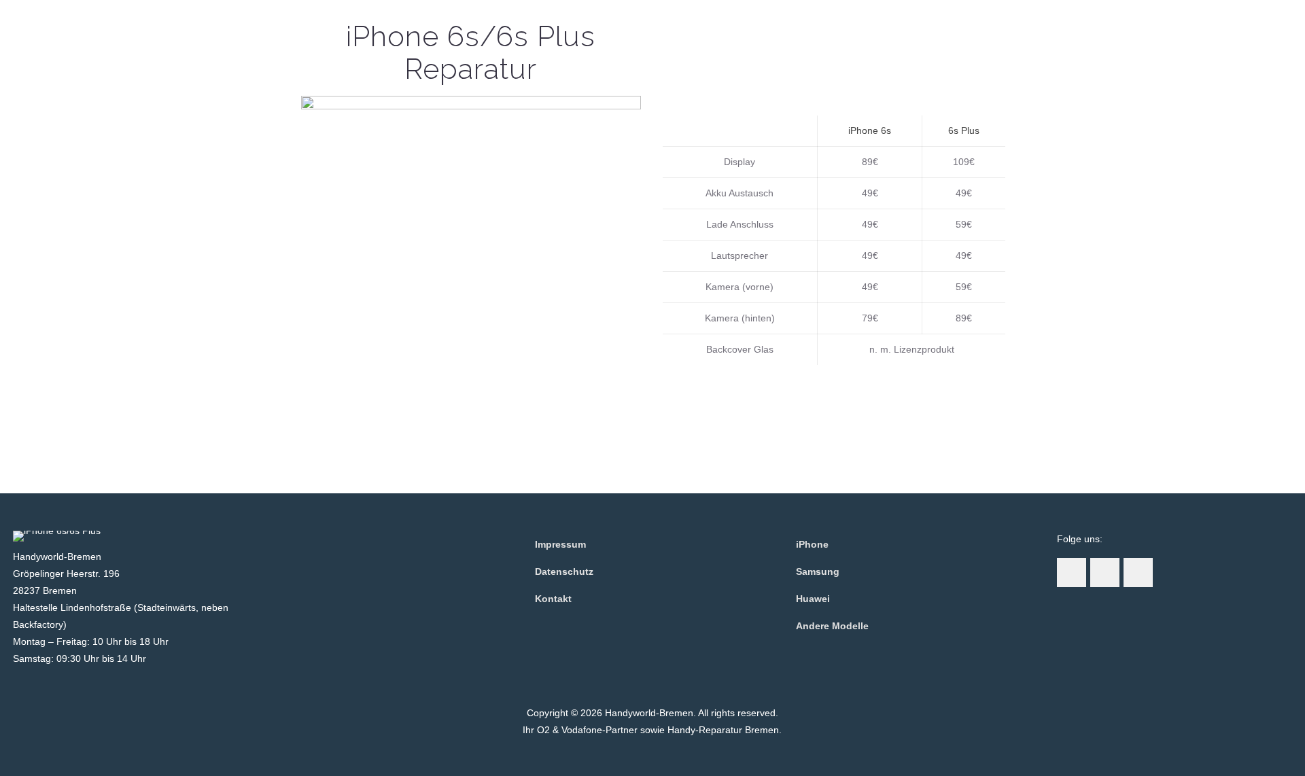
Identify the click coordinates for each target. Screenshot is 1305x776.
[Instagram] (652, 753)
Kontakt (553, 598)
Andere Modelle (832, 625)
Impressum (560, 544)
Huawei (813, 598)
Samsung (817, 571)
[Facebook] (634, 753)
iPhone (812, 544)
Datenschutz (564, 571)
